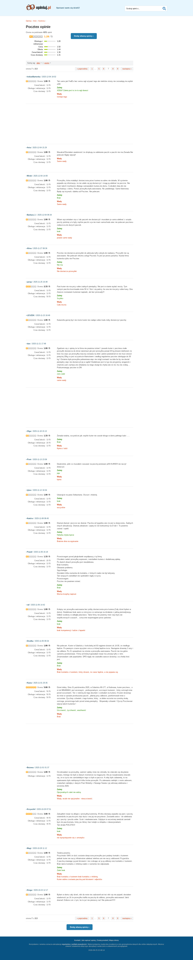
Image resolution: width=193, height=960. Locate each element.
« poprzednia (82, 69)
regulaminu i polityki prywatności (74, 944)
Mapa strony (114, 940)
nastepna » (127, 69)
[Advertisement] (79, 124)
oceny (46, 63)
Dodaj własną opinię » (83, 36)
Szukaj (164, 8)
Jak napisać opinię (88, 940)
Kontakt (77, 940)
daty (38, 63)
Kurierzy (41, 21)
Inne (35, 21)
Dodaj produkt (102, 940)
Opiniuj (28, 21)
